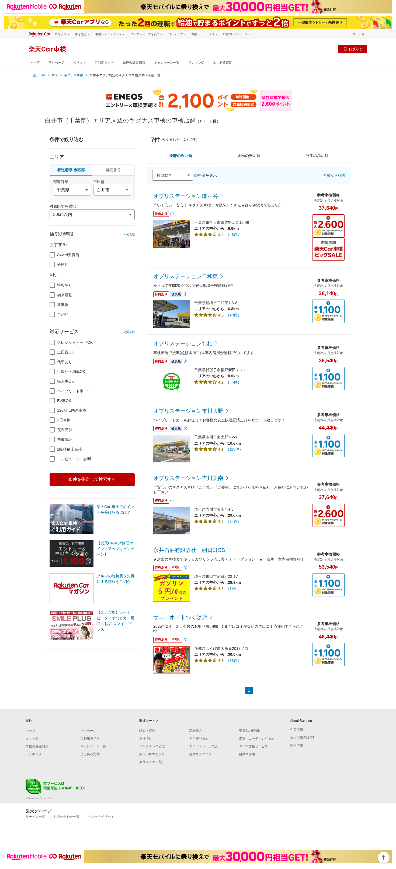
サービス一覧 (35, 817)
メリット (79, 62)
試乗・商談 (147, 731)
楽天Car (39, 75)
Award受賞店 (68, 255)
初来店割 (64, 295)
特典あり (64, 285)
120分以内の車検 (71, 410)
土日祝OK (65, 352)
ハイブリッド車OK (73, 391)
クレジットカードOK (75, 342)
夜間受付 (64, 430)
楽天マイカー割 (150, 762)
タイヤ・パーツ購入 (203, 746)
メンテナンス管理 (152, 746)
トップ (35, 62)
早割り (62, 314)
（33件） (233, 660)
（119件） (234, 449)
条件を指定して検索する (92, 479)
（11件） (233, 588)
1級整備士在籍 (69, 449)
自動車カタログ (200, 754)
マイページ (56, 62)
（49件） (233, 315)
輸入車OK (65, 381)
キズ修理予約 (199, 738)
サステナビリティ (101, 817)
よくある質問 (222, 62)
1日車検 (64, 420)
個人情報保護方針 (303, 737)
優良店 (62, 264)
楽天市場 (358, 34)
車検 (54, 75)
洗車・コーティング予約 (257, 738)
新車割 (62, 305)
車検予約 (145, 738)
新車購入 (195, 731)
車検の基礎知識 (134, 62)
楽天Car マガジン (152, 754)
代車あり (64, 362)
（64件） (233, 521)
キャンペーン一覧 (166, 62)
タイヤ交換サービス (253, 746)
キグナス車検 (73, 75)
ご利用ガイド (104, 62)
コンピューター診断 (74, 459)
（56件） (233, 382)
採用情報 (296, 745)
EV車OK (64, 401)
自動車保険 (247, 754)
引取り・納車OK (71, 371)
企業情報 (296, 729)
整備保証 (64, 439)
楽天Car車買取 (249, 731)
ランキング (196, 62)
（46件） (233, 234)
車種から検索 (334, 175)
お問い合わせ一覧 (66, 817)
